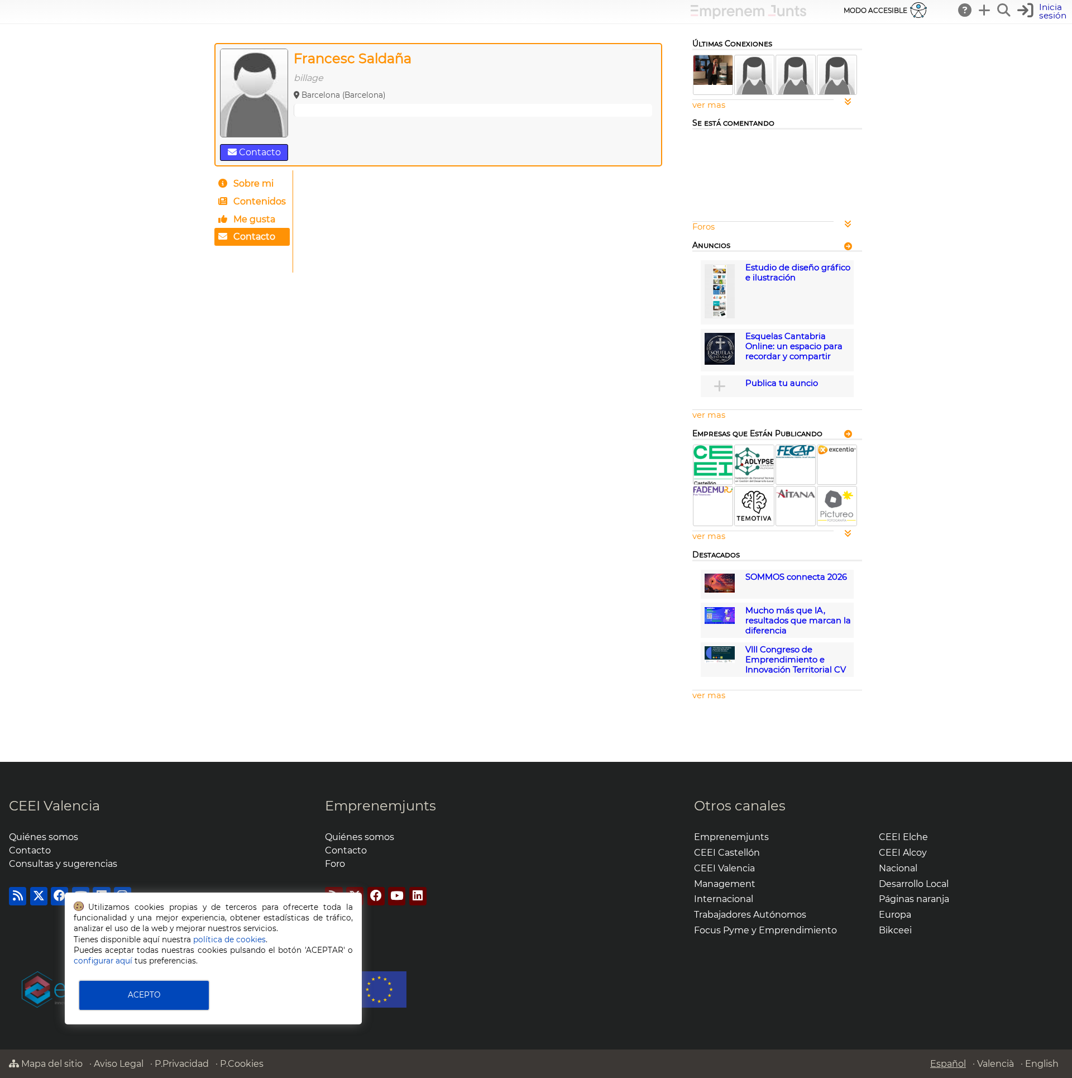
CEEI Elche (903, 837)
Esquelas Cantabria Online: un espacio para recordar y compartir (794, 346)
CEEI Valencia (54, 806)
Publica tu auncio (781, 383)
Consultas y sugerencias (63, 863)
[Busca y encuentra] (1004, 10)
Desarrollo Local (914, 884)
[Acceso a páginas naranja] (848, 245)
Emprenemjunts (380, 806)
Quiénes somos (43, 837)
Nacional (898, 868)
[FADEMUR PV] (713, 493)
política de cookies (229, 939)
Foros (703, 227)
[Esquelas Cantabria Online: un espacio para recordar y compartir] (720, 362)
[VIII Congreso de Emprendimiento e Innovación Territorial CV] (720, 660)
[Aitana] (795, 498)
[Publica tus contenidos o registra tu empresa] (984, 10)
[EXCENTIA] (836, 452)
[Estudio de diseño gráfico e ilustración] (720, 316)
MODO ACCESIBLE (875, 10)
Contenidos (258, 201)
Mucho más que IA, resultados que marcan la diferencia (798, 620)
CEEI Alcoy (903, 852)
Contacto (259, 152)
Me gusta (253, 219)
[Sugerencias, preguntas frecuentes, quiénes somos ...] (965, 10)
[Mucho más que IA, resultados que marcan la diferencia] (720, 621)
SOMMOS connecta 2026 (796, 577)
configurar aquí (103, 960)
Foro (335, 863)
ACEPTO (144, 994)
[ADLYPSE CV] (754, 481)
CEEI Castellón (727, 852)
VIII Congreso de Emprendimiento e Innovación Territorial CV (795, 660)
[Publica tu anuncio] (720, 386)
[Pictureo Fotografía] (836, 523)
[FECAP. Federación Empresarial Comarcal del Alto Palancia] (795, 455)
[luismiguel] (713, 82)
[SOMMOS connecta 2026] (720, 590)
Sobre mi (252, 183)
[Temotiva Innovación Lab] (754, 523)
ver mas (708, 105)
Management (724, 884)
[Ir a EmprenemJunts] (748, 16)
